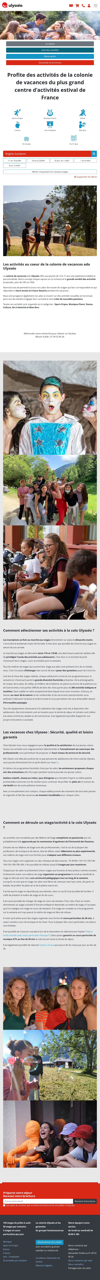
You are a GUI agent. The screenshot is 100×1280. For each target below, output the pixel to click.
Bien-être (82, 130)
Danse (82, 118)
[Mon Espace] (89, 5)
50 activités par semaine (15, 1260)
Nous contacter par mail (80, 1260)
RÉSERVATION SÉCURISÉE (49, 1242)
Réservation (50, 56)
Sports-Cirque (17, 118)
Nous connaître (75, 1264)
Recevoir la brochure (85, 1201)
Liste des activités (50, 50)
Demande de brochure (50, 62)
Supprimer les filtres (87, 176)
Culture (17, 130)
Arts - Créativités (11, 1256)
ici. (57, 762)
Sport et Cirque (10, 1245)
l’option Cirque (47, 945)
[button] (7, 39)
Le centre (50, 43)
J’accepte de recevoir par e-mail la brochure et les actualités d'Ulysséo (40, 1205)
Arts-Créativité (50, 130)
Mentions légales (44, 1265)
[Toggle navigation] (95, 6)
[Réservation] (78, 5)
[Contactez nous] (84, 5)
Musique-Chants (50, 118)
